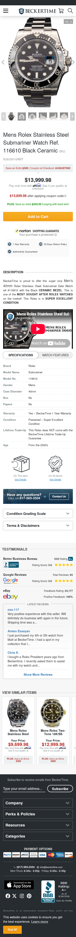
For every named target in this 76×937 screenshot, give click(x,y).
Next (73, 62)
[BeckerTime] (37, 10)
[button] (5, 11)
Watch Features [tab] (55, 355)
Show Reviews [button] (38, 674)
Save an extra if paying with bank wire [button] (38, 204)
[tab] (38, 513)
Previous (2, 62)
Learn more (39, 921)
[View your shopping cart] (61, 10)
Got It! (12, 929)
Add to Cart (38, 216)
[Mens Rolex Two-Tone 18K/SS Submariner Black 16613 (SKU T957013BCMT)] (53, 713)
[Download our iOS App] (19, 884)
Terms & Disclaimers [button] (23, 525)
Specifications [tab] (20, 355)
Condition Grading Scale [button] (26, 513)
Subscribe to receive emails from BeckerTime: (38, 779)
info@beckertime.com (51, 867)
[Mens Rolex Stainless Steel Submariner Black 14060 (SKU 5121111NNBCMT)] (18, 713)
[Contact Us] (38, 496)
